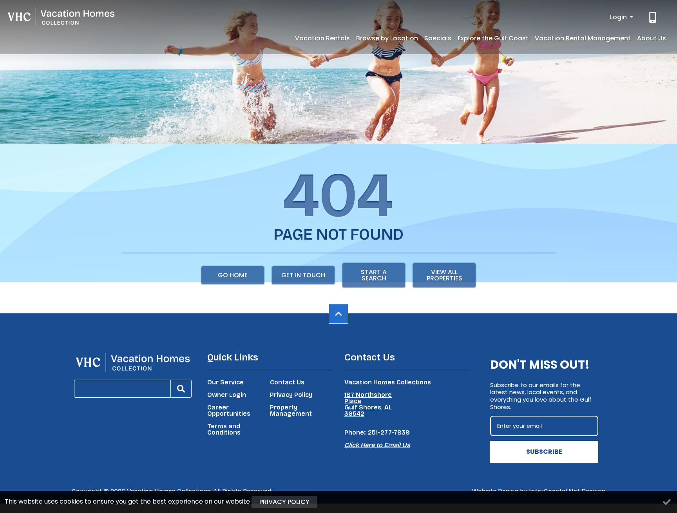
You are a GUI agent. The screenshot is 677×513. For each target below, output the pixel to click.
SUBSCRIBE (544, 451)
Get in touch (303, 275)
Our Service (225, 382)
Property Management (291, 410)
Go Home (233, 275)
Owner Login (226, 395)
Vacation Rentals (322, 38)
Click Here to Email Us (377, 445)
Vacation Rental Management (583, 38)
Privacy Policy (291, 395)
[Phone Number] (653, 17)
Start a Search (374, 275)
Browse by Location (387, 38)
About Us (651, 38)
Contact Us (287, 382)
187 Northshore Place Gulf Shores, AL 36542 (368, 404)
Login (619, 17)
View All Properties (444, 275)
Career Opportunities (228, 410)
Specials (437, 38)
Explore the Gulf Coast (493, 38)
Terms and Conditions (224, 429)
